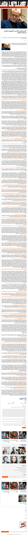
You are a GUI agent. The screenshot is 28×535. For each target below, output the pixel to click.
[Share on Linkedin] (20, 398)
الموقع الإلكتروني (24, 422)
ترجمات (26, 515)
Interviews (25, 510)
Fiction (26, 509)
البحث (26, 530)
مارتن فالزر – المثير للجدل (23, 403)
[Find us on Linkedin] (22, 445)
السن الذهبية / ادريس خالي (23, 471)
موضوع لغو (25, 518)
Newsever (16, 534)
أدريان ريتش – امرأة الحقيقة (11, 403)
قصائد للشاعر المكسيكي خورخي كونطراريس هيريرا (5, 441)
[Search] (1, 7)
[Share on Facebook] (25, 398)
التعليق (25, 408)
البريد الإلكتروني (24, 420)
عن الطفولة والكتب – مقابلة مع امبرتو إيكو (21, 467)
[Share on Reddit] (23, 398)
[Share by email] (19, 398)
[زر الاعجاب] (25, 400)
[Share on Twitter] (24, 398)
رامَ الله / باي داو (24, 472)
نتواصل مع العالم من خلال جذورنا (22, 468)
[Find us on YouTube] (20, 445)
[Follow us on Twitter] (24, 445)
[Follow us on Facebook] (25, 445)
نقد (26, 519)
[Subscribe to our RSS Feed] (21, 445)
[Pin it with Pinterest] (22, 398)
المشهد (26, 514)
